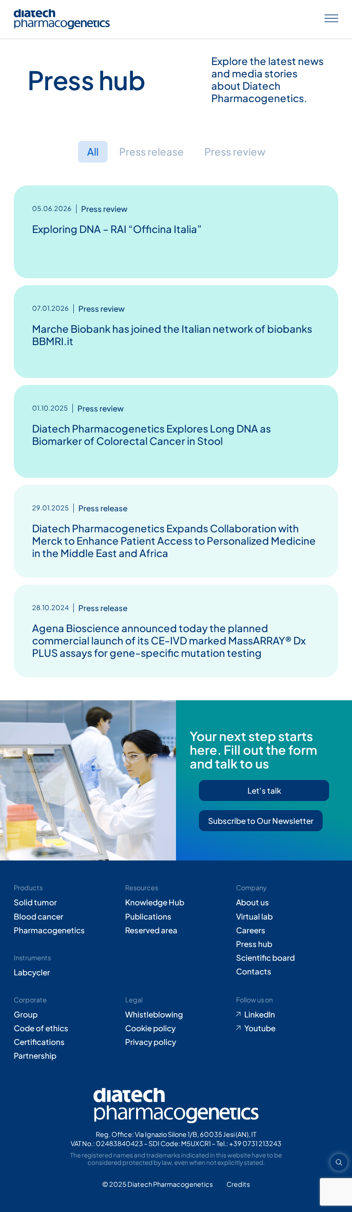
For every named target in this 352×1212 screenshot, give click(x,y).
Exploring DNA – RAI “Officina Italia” (117, 228)
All (93, 151)
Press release (151, 151)
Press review (234, 151)
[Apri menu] (331, 19)
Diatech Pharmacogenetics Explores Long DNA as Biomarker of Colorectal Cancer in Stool (151, 434)
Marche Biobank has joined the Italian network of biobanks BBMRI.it (172, 334)
